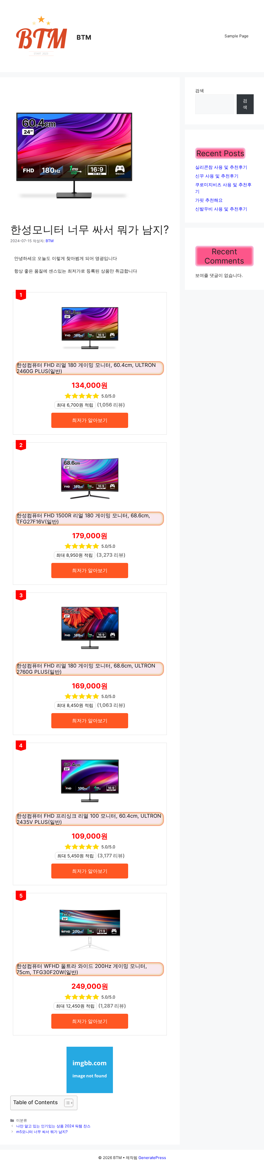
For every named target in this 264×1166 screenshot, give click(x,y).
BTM (84, 37)
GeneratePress (152, 1157)
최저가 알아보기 (90, 420)
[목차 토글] (66, 1103)
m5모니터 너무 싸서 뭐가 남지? (42, 1131)
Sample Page (237, 35)
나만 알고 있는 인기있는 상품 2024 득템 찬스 (53, 1126)
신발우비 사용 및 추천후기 (221, 209)
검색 (199, 90)
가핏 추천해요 (209, 200)
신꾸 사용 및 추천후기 (216, 176)
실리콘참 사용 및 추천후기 (221, 167)
